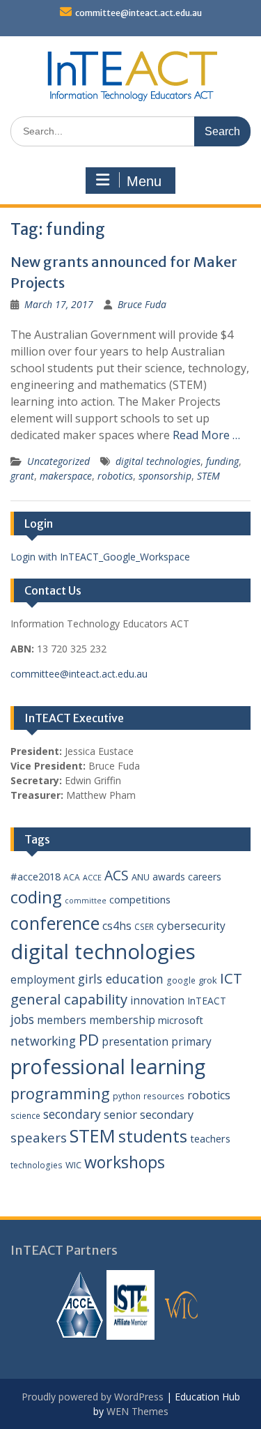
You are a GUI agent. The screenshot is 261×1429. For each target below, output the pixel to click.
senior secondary (148, 1114)
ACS (116, 875)
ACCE (92, 877)
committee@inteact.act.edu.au (138, 13)
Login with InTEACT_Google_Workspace (100, 556)
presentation (135, 1041)
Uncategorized (58, 461)
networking (43, 1040)
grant (22, 475)
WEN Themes (137, 1411)
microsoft (180, 1020)
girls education (121, 978)
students (152, 1136)
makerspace (66, 475)
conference (55, 923)
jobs (22, 1019)
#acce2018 (35, 876)
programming (60, 1093)
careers (204, 876)
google (181, 980)
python (127, 1096)
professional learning (107, 1066)
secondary (72, 1114)
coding (36, 897)
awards (168, 876)
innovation (157, 1000)
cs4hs (117, 925)
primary (191, 1041)
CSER (144, 927)
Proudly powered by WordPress (93, 1396)
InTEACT (206, 1000)
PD (89, 1039)
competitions (140, 899)
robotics (115, 475)
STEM (208, 475)
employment (42, 979)
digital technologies (158, 461)
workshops (124, 1162)
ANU (141, 877)
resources (163, 1096)
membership (122, 1019)
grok (207, 980)
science (25, 1116)
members (61, 1019)
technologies (36, 1165)
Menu (144, 181)
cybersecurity (191, 925)
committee (85, 900)
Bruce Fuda (142, 304)
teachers (210, 1138)
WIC (73, 1165)
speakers (38, 1137)
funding (222, 461)
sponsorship (165, 475)
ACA (71, 877)
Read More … (206, 435)
